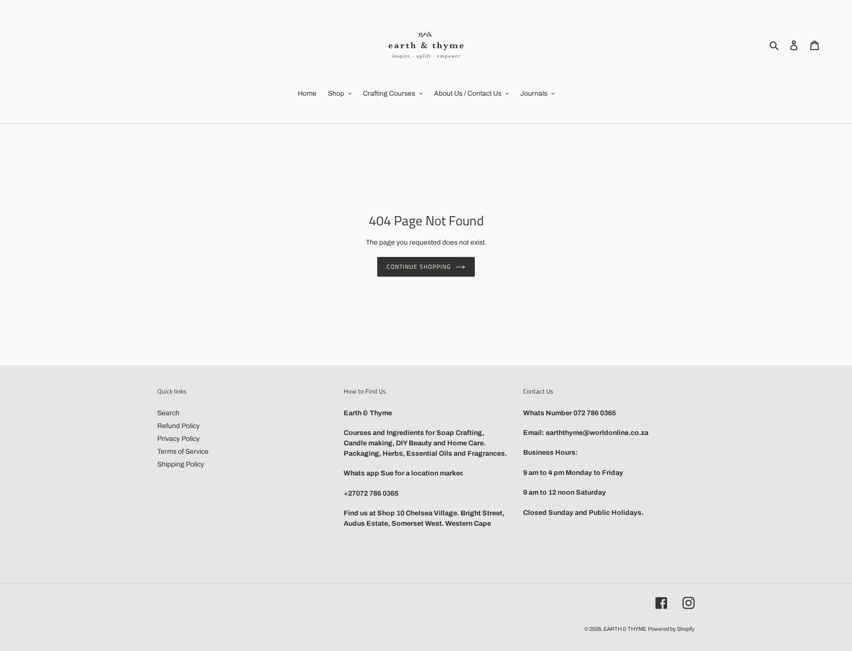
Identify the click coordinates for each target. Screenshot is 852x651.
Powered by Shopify (671, 629)
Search (168, 413)
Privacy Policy (178, 438)
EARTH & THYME (625, 629)
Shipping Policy (180, 464)
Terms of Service (183, 451)
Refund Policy (178, 426)
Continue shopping (418, 266)
